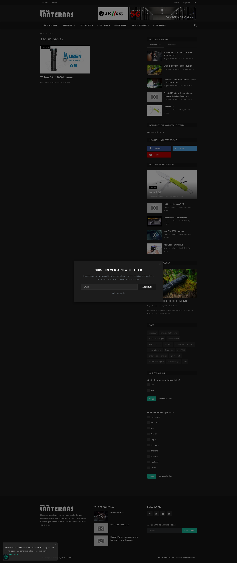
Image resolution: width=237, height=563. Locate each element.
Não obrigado (118, 293)
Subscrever (147, 286)
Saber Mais (13, 554)
